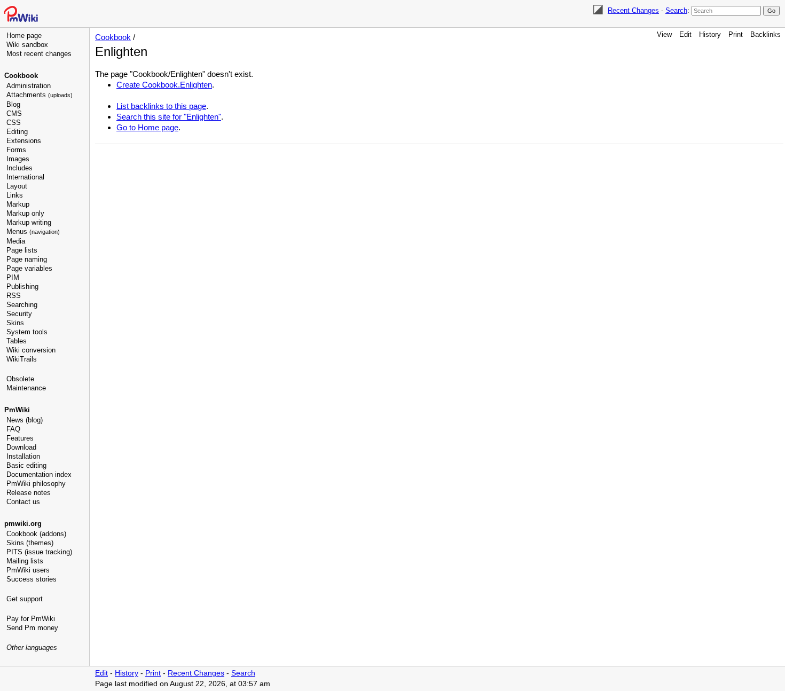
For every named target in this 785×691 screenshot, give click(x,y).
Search (676, 10)
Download (21, 447)
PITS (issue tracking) (39, 552)
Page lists (21, 250)
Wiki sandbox (27, 45)
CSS (13, 123)
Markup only (25, 213)
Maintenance (26, 388)
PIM (12, 277)
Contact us (23, 502)
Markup (17, 204)
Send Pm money (32, 628)
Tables (16, 341)
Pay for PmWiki (30, 619)
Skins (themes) (29, 543)
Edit (685, 34)
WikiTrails (21, 359)
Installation (23, 456)
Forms (16, 150)
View (664, 34)
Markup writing (28, 222)
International (25, 177)
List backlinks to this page (161, 106)
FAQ (13, 429)
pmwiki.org (23, 524)
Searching (21, 305)
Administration (28, 86)
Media (15, 241)
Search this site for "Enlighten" (168, 116)
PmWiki (17, 410)
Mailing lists (24, 561)
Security (19, 314)
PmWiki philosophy (36, 484)
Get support (24, 599)
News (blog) (24, 420)
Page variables (29, 268)
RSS (13, 296)
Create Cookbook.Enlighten (164, 84)
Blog (13, 104)
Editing (17, 132)
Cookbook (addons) (36, 534)
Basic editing (26, 465)
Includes (19, 168)
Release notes (28, 493)
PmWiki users (28, 570)
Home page (24, 36)
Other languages (31, 647)
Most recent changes (39, 54)
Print (735, 34)
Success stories (31, 579)
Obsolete (20, 379)
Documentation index (39, 474)
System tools (27, 332)
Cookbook (21, 76)
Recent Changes (633, 10)
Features (20, 438)
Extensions (23, 141)
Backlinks (765, 34)
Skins (15, 323)
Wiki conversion (31, 350)
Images (17, 159)
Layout (16, 186)
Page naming (26, 259)
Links (14, 195)
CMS (14, 113)
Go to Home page (147, 127)
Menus (33, 231)
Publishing (22, 286)
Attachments (39, 95)
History (710, 34)
